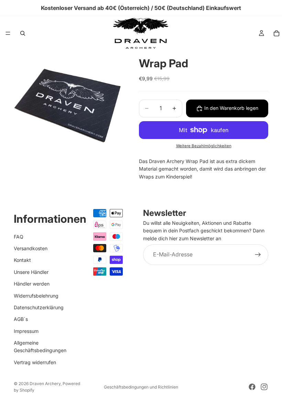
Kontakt (22, 260)
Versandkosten (30, 248)
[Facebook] (252, 387)
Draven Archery (45, 383)
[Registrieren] (258, 254)
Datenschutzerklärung (39, 307)
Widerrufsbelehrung (36, 295)
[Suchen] (22, 33)
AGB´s (21, 319)
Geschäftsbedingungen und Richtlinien (141, 387)
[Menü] (8, 33)
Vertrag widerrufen (35, 362)
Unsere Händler (31, 272)
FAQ (18, 236)
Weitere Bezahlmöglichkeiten (203, 145)
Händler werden (32, 284)
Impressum (26, 331)
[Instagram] (264, 387)
